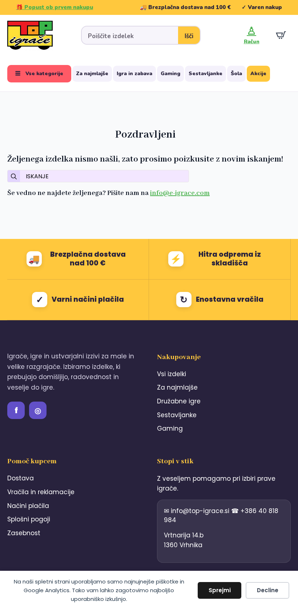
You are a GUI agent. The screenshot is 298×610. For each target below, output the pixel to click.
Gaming (170, 73)
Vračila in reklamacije (40, 492)
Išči (189, 36)
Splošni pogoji (28, 519)
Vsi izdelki (171, 374)
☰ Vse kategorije (39, 73)
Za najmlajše (92, 73)
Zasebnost (23, 533)
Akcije (258, 73)
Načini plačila (28, 505)
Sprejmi (220, 590)
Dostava (20, 478)
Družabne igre (179, 401)
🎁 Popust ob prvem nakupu (54, 7)
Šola (236, 73)
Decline (267, 590)
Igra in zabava (134, 73)
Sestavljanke (205, 73)
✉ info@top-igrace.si (197, 511)
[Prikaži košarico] (281, 35)
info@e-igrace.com (180, 193)
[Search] (14, 176)
